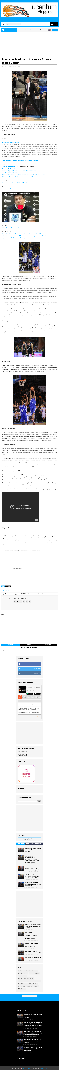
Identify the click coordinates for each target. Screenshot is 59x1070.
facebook (48, 644)
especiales (21, 988)
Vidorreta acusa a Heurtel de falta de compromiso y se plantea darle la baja (24, 236)
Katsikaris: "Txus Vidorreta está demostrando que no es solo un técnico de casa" (23, 175)
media (20, 973)
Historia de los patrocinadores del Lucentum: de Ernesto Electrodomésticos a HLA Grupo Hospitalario (32, 859)
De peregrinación (7, 189)
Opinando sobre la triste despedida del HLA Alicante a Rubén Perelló (33, 884)
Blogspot (44, 1068)
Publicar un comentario (9, 651)
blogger (10, 644)
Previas (8, 56)
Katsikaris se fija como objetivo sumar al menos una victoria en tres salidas (22, 177)
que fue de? (22, 975)
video (26, 973)
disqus (29, 644)
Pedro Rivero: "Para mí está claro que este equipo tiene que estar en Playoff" (32, 876)
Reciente (21, 843)
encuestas (21, 981)
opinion (36, 973)
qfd (31, 973)
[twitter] (30, 999)
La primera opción (8, 167)
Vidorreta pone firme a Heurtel (11, 228)
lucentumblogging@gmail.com (26, 839)
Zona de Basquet (22, 751)
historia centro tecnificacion (28, 986)
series (29, 983)
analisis (34, 970)
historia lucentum (40, 29)
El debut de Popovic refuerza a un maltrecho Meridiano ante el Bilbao (22, 234)
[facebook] (28, 999)
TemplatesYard (27, 1068)
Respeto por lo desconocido (10, 142)
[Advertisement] (29, 43)
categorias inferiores (25, 978)
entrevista (21, 983)
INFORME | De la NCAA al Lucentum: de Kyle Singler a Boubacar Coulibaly (32, 945)
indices (35, 983)
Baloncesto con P (22, 754)
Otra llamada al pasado (8, 168)
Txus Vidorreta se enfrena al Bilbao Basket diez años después (20, 160)
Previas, (18, 66)
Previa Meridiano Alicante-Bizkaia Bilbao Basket (16, 183)
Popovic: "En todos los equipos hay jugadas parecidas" (18, 238)
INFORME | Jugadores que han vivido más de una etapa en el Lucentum (33, 850)
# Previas (8, 586)
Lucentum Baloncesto (24, 753)
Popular (29, 843)
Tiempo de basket (22, 755)
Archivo (38, 843)
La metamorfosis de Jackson (10, 173)
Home (3, 56)
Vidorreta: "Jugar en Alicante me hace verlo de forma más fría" (19, 170)
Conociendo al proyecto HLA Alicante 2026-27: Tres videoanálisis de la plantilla (33, 868)
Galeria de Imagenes (33, 981)
